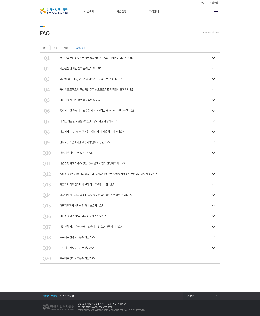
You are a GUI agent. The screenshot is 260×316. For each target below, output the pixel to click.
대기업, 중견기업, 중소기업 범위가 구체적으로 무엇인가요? (90, 79)
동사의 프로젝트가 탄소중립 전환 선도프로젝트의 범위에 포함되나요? (96, 89)
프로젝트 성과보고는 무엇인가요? (77, 258)
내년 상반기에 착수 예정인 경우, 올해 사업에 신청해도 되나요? (92, 163)
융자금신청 (80, 47)
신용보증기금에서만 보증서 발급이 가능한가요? (84, 142)
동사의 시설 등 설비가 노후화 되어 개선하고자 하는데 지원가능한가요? (96, 111)
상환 (55, 47)
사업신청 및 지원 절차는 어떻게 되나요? (80, 68)
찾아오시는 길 (68, 295)
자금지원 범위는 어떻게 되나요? (76, 153)
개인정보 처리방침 (50, 295)
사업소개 (89, 11)
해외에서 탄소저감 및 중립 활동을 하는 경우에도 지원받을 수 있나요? (95, 195)
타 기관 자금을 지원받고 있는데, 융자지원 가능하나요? (88, 121)
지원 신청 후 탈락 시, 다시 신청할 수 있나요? (82, 216)
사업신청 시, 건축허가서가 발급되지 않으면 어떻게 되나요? (90, 227)
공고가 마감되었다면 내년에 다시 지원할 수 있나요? (86, 184)
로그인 (201, 2)
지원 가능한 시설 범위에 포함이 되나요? (80, 100)
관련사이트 (190, 295)
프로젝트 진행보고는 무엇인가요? (77, 237)
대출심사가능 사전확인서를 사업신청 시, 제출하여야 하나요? (91, 132)
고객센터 (154, 11)
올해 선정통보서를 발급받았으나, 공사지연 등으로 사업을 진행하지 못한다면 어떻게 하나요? (108, 174)
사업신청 (121, 11)
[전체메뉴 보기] (216, 12)
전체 (44, 47)
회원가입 (213, 2)
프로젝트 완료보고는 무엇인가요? (77, 248)
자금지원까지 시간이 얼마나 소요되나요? (81, 205)
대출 (66, 47)
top (250, 306)
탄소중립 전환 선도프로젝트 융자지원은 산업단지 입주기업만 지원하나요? (98, 58)
